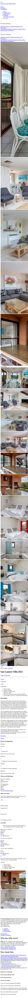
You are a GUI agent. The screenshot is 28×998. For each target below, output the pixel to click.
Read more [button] (3, 735)
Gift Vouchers (4, 956)
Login (21, 26)
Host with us (3, 27)
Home (4, 11)
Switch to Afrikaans (10, 26)
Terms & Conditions (7, 962)
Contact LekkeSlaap (5, 955)
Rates (9, 675)
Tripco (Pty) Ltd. (6, 964)
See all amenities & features (7, 790)
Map (6, 675)
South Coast (6, 14)
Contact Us (11, 30)
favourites (17, 26)
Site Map (2, 962)
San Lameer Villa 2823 (8, 16)
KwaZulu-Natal (7, 13)
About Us (6, 30)
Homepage (3, 26)
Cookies (18, 966)
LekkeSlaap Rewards (6, 29)
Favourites (3, 7)
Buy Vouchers (14, 29)
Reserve (2, 738)
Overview (3, 675)
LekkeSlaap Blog (21, 29)
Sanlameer (5, 15)
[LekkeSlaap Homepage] (4, 9)
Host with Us (23, 955)
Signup (2, 30)
